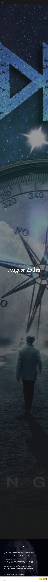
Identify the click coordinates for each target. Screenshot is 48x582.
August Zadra (4, 2)
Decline (41, 579)
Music (25, 1)
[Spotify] (25, 277)
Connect (45, 1)
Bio (22, 1)
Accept (45, 579)
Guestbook (39, 1)
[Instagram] (23, 277)
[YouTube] (26, 277)
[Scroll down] (24, 537)
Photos (29, 1)
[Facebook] (21, 277)
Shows (34, 1)
